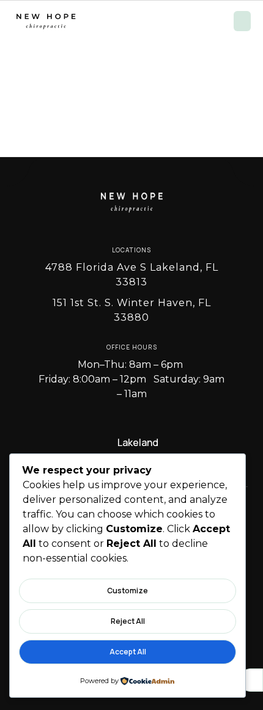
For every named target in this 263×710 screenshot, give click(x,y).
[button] (242, 21)
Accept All (127, 651)
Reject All (128, 621)
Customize (127, 590)
